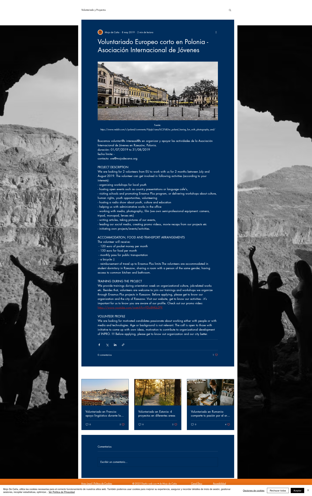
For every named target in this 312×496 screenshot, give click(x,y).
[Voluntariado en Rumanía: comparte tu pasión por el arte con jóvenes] (210, 392)
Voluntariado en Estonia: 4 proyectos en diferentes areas (156, 413)
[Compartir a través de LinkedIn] (115, 344)
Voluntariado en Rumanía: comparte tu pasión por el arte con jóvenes (210, 413)
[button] (230, 10)
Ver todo (230, 373)
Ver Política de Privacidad (62, 492)
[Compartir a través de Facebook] (99, 344)
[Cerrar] (308, 490)
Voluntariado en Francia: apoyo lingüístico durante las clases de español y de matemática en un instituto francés (103, 413)
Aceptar (297, 490)
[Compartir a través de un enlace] (123, 344)
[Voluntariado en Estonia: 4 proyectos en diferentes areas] (157, 392)
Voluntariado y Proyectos (93, 9)
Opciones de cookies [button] (253, 490)
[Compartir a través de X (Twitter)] (107, 344)
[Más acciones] (216, 32)
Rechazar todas (278, 490)
